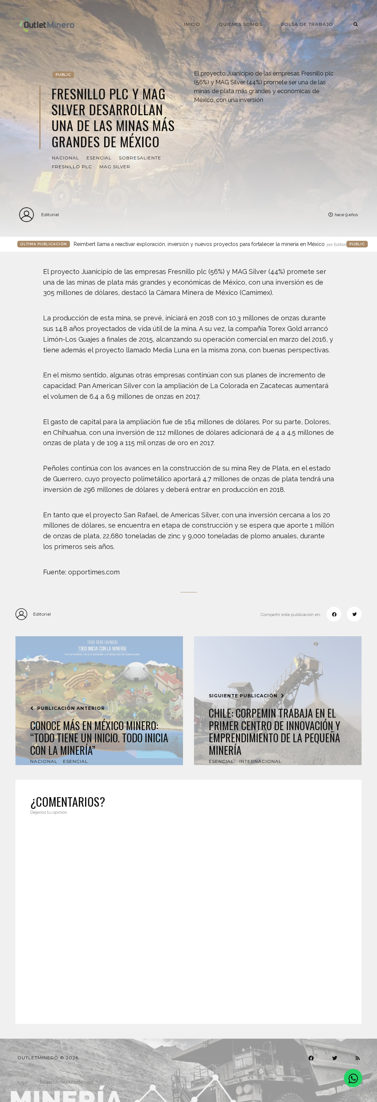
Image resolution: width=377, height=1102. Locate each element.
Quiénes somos (240, 24)
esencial (99, 158)
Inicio (192, 24)
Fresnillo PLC (72, 166)
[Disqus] (188, 915)
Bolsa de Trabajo (307, 24)
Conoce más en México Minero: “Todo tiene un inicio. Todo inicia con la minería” (99, 738)
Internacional (260, 761)
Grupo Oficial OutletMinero (66, 1082)
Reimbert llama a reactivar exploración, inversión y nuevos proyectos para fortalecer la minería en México (212, 244)
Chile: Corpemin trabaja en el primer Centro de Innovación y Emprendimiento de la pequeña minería (274, 731)
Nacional (65, 158)
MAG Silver (114, 166)
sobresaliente (140, 158)
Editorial (50, 214)
